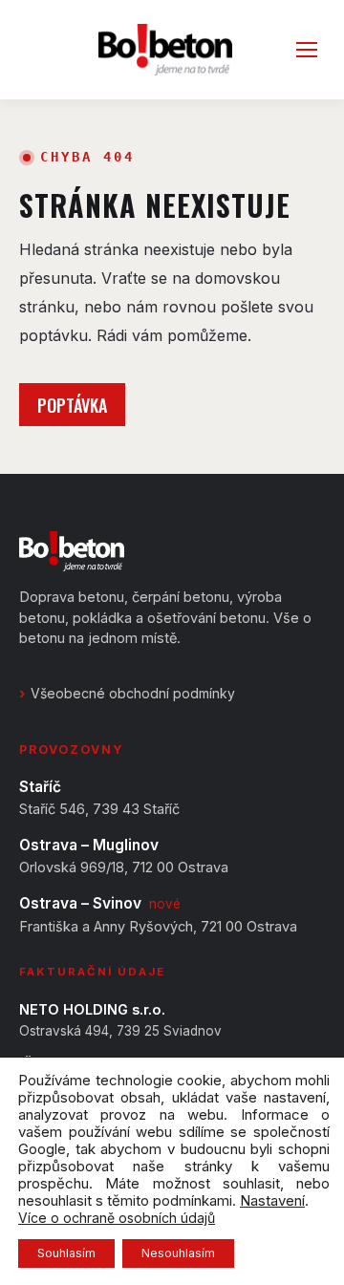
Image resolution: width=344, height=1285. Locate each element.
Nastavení (272, 1201)
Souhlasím (66, 1253)
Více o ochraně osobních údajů (116, 1218)
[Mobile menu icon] (307, 49)
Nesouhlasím (178, 1253)
